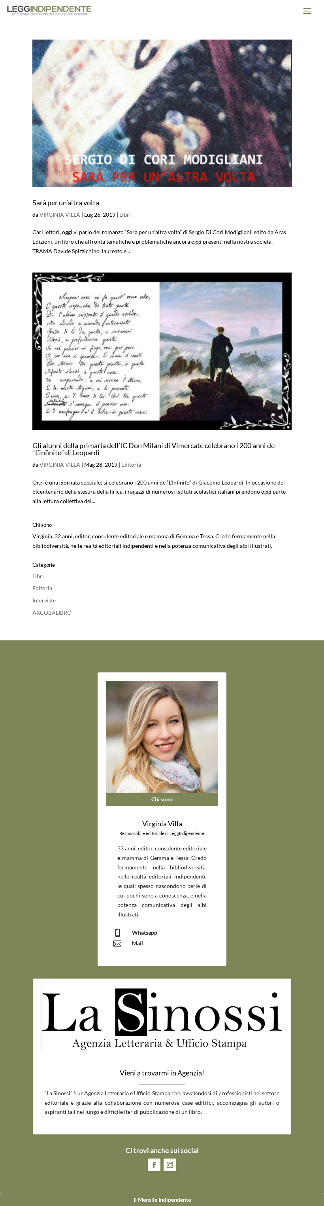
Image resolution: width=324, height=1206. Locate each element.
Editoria (131, 464)
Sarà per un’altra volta (65, 202)
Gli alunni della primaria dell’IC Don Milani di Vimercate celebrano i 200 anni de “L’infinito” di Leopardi (153, 449)
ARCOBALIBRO (52, 612)
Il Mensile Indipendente (162, 1199)
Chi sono (162, 799)
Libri (125, 214)
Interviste (44, 600)
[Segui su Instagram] (170, 1165)
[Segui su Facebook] (154, 1165)
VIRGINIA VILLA (60, 214)
